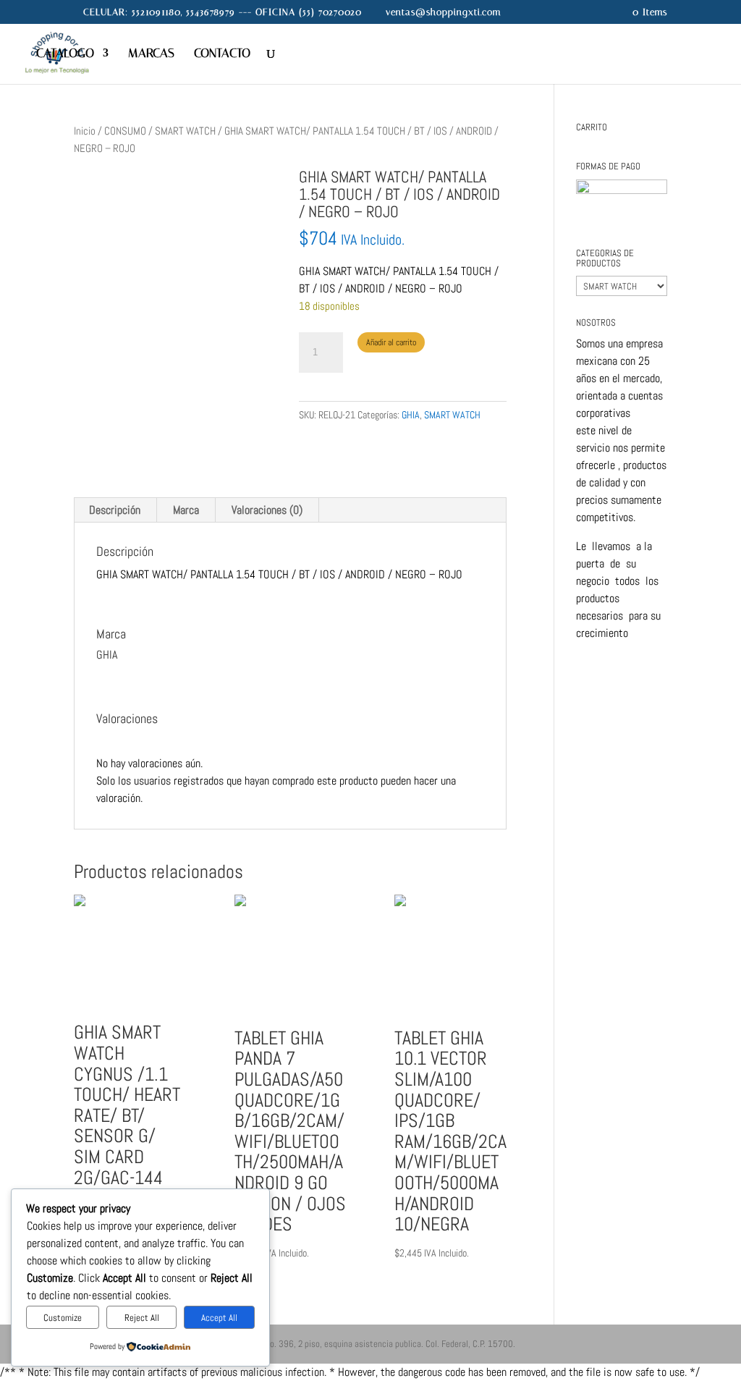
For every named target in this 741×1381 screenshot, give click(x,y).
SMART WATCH (185, 131)
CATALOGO (65, 54)
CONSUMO (125, 131)
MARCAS (151, 54)
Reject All (141, 1318)
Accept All (219, 1318)
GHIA (411, 414)
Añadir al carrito (391, 342)
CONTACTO (222, 54)
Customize (62, 1318)
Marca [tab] (186, 510)
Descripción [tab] (114, 510)
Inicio (85, 131)
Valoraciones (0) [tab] (267, 510)
